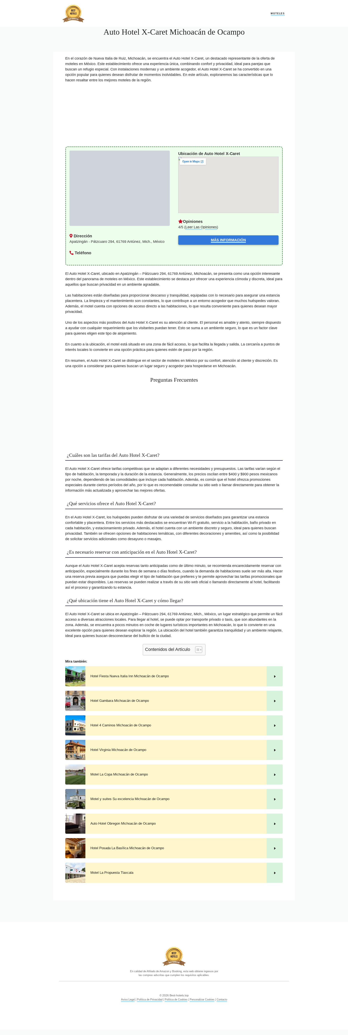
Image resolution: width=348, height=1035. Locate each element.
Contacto (222, 999)
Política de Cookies (176, 999)
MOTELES (278, 13)
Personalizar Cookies (202, 999)
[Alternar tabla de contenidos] (196, 649)
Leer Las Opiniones (201, 227)
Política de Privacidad (150, 999)
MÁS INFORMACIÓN (228, 240)
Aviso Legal (128, 999)
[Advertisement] (174, 116)
